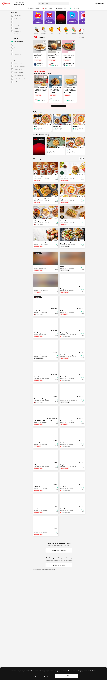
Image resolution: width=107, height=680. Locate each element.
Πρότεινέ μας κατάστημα (59, 565)
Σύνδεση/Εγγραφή (99, 3)
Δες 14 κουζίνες (15, 33)
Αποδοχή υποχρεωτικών (86, 671)
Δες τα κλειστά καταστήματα (59, 550)
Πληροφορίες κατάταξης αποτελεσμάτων (44, 569)
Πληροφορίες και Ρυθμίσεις (40, 676)
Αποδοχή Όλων (66, 676)
